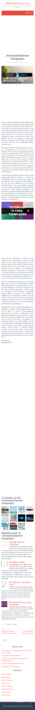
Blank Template (5, 677)
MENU (30, 13)
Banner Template (12, 624)
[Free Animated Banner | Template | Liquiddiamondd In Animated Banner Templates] (5, 518)
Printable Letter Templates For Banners (20, 563)
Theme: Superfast (27, 706)
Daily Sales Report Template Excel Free (28, 631)
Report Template (6, 692)
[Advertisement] (17, 34)
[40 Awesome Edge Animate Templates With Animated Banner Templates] (30, 509)
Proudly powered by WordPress (12, 706)
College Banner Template (17, 543)
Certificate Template (7, 686)
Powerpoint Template (7, 689)
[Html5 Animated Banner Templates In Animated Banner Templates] (13, 518)
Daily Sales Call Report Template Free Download (8, 631)
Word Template (5, 695)
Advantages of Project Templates (10, 666)
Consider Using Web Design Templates (12, 663)
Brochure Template (6, 680)
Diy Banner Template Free (19, 583)
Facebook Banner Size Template (20, 603)
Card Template (5, 683)
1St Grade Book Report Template (10, 655)
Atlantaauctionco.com (17, 3)
